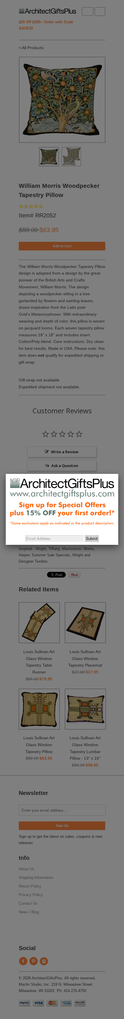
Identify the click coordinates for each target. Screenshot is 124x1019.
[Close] (118, 474)
